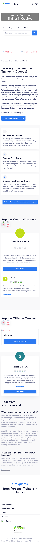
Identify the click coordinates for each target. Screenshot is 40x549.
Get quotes (20, 484)
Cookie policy (22, 541)
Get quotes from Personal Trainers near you (20, 202)
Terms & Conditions (8, 541)
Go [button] (34, 33)
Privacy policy (34, 541)
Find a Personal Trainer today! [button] (13, 118)
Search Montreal (20, 341)
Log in (36, 4)
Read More (5, 470)
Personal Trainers (15, 61)
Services (4, 61)
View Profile (20, 269)
